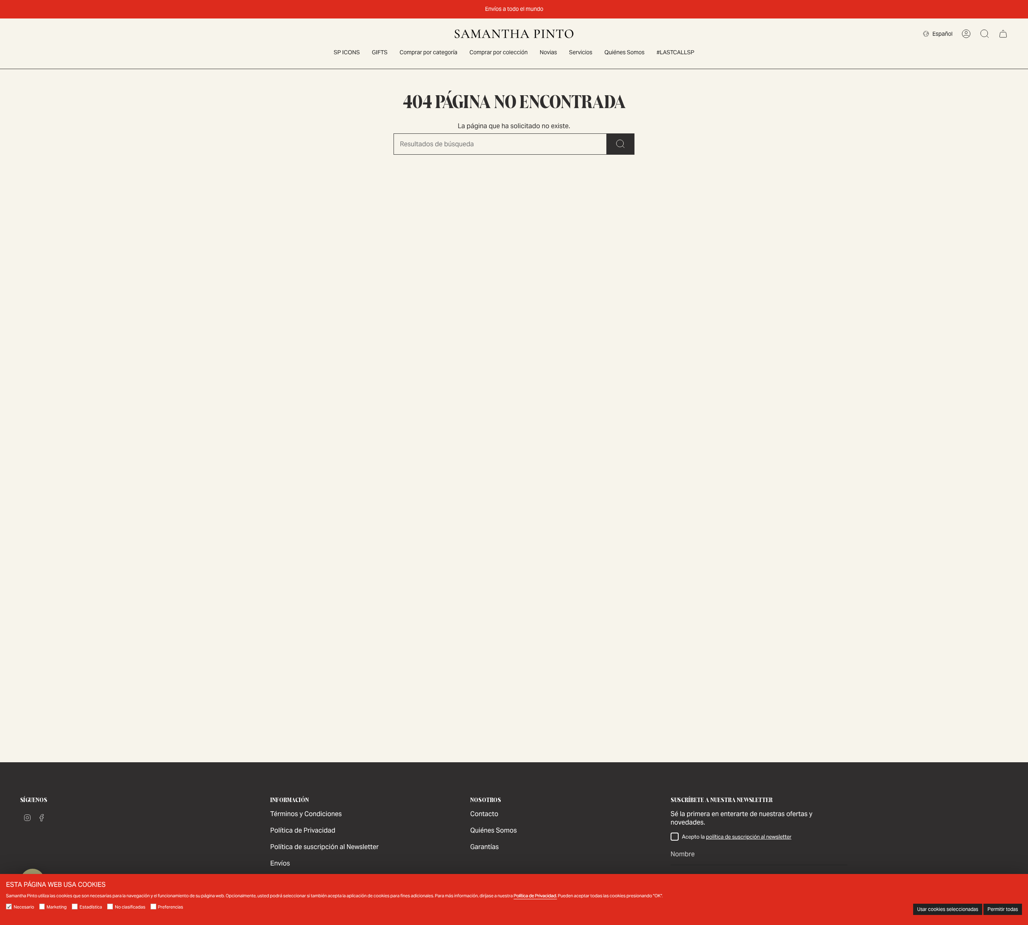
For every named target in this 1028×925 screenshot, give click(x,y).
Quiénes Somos (493, 830)
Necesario (24, 907)
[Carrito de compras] (1003, 34)
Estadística (91, 907)
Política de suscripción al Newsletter (324, 847)
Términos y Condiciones (306, 814)
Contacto (484, 814)
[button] (428, 53)
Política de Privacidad (302, 830)
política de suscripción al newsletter (748, 836)
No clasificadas (130, 907)
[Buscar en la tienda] (620, 144)
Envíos (280, 863)
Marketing (57, 907)
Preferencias (170, 907)
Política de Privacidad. (535, 895)
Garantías (484, 847)
